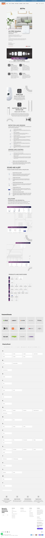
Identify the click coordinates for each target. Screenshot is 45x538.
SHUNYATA (4, 449)
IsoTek (14, 390)
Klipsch (4, 403)
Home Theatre (17, 3)
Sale (12, 512)
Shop (7, 3)
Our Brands (12, 3)
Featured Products (14, 511)
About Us (27, 3)
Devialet (4, 376)
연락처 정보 (16, 535)
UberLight (4, 465)
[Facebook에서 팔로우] (2, 531)
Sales (10, 3)
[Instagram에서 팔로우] (5, 531)
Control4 (24, 3)
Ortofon (24, 426)
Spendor (35, 449)
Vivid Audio (4, 472)
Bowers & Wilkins (15, 363)
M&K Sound (4, 410)
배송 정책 (13, 535)
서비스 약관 (10, 535)
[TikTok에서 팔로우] (9, 531)
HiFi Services (13, 516)
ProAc (3, 433)
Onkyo (3, 426)
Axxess (24, 356)
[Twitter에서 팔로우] (3, 531)
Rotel (3, 442)
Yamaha (4, 485)
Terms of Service (31, 516)
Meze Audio (24, 410)
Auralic (4, 356)
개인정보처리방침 (6, 535)
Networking (20, 3)
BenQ (3, 363)
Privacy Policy (31, 512)
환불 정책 (3, 535)
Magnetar (14, 410)
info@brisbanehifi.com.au (40, 520)
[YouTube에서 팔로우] (7, 531)
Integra (4, 390)
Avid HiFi (14, 356)
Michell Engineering (36, 410)
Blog (30, 511)
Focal (3, 383)
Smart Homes (13, 517)
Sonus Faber (14, 449)
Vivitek (14, 472)
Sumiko (4, 452)
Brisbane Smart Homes (23, 511)
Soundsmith (24, 449)
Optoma (14, 426)
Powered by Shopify (9, 534)
